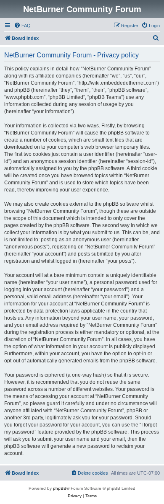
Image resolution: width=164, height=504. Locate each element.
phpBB (59, 488)
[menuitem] (22, 26)
